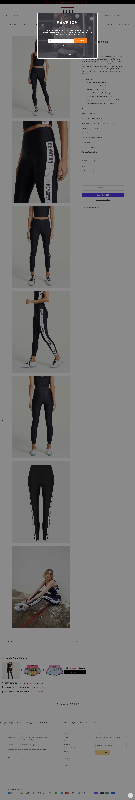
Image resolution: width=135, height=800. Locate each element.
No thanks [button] (67, 55)
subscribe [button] (80, 40)
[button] (94, 15)
